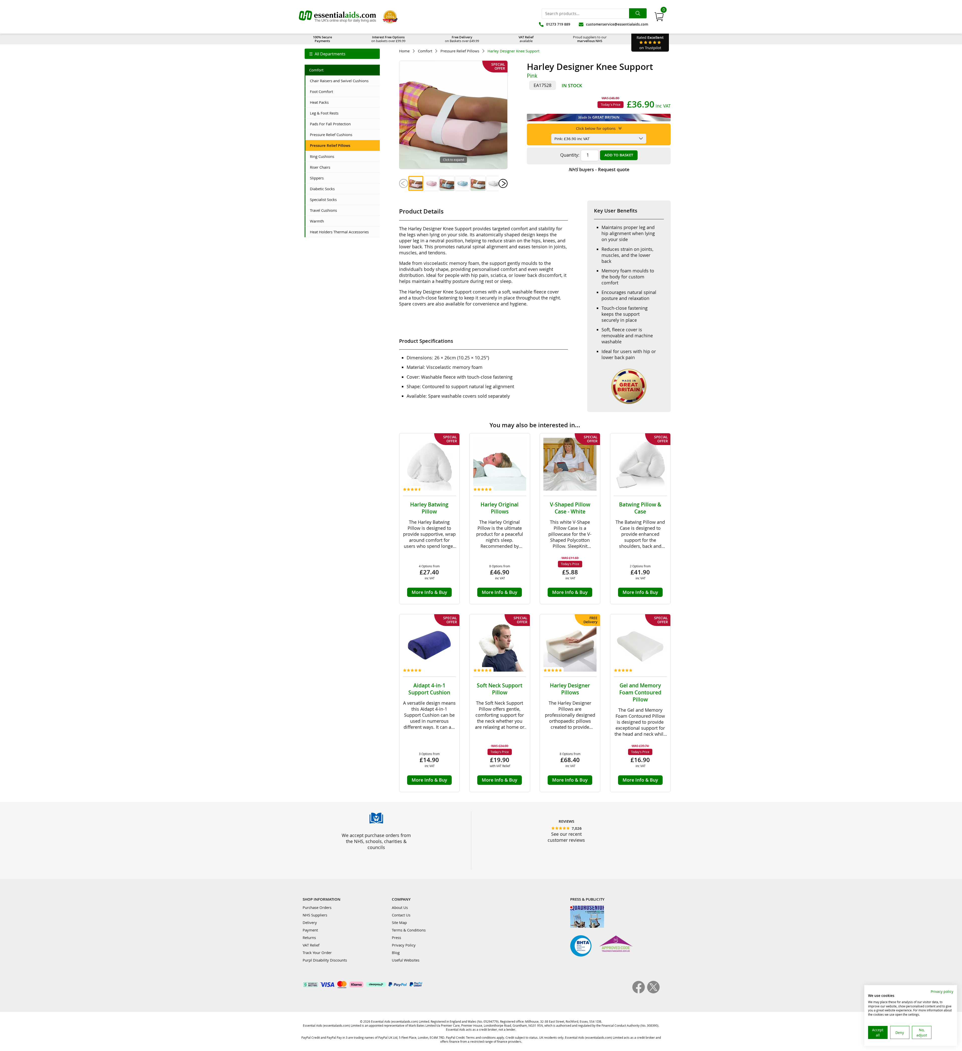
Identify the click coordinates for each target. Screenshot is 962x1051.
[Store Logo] (337, 16)
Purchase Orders (317, 907)
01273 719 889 (558, 24)
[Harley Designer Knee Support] (415, 183)
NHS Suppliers (315, 914)
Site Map (399, 922)
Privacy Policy (404, 945)
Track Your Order (317, 952)
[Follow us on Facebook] (639, 991)
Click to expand (453, 160)
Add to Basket (619, 155)
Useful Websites (405, 960)
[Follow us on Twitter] (653, 991)
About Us (400, 907)
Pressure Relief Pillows (459, 51)
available (526, 39)
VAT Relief (311, 945)
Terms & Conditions (409, 929)
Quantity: (569, 155)
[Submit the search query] (638, 13)
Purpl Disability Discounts (325, 960)
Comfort (425, 51)
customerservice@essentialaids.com (617, 24)
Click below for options (596, 128)
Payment (310, 929)
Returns (309, 937)
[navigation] (342, 54)
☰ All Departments (327, 54)
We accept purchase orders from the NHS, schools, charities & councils (376, 841)
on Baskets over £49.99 (462, 39)
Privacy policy (942, 991)
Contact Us (401, 914)
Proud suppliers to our (590, 39)
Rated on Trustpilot (650, 42)
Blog (396, 952)
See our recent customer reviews (566, 837)
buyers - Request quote (598, 169)
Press (396, 937)
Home (404, 51)
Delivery (310, 922)
